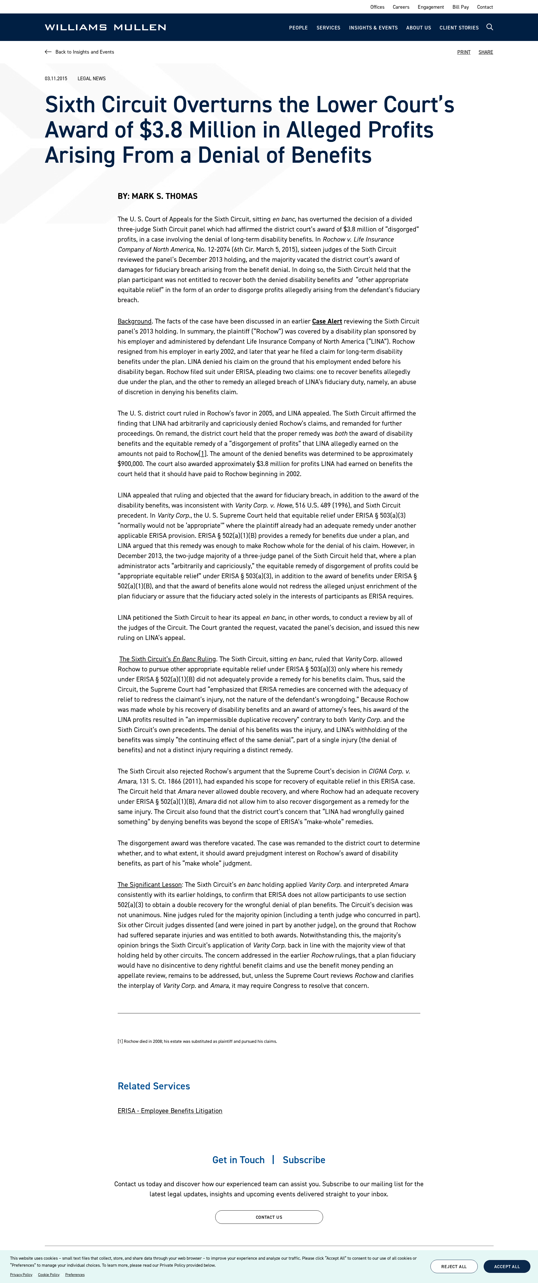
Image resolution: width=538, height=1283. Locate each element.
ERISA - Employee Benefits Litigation (170, 1111)
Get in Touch (238, 1159)
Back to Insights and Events (84, 52)
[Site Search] (489, 27)
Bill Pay (461, 7)
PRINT (463, 52)
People (298, 27)
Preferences (75, 1274)
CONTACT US (269, 1217)
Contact (485, 7)
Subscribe (304, 1159)
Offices (377, 7)
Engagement (431, 7)
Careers (401, 7)
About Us (418, 27)
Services (328, 27)
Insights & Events (373, 27)
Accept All (507, 1266)
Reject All (454, 1266)
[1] (203, 453)
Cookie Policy (48, 1274)
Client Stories (459, 27)
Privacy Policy (21, 1274)
